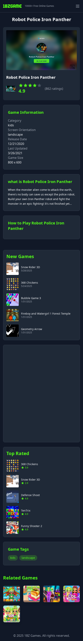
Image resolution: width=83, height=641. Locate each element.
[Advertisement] (41, 391)
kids (11, 125)
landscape (28, 558)
